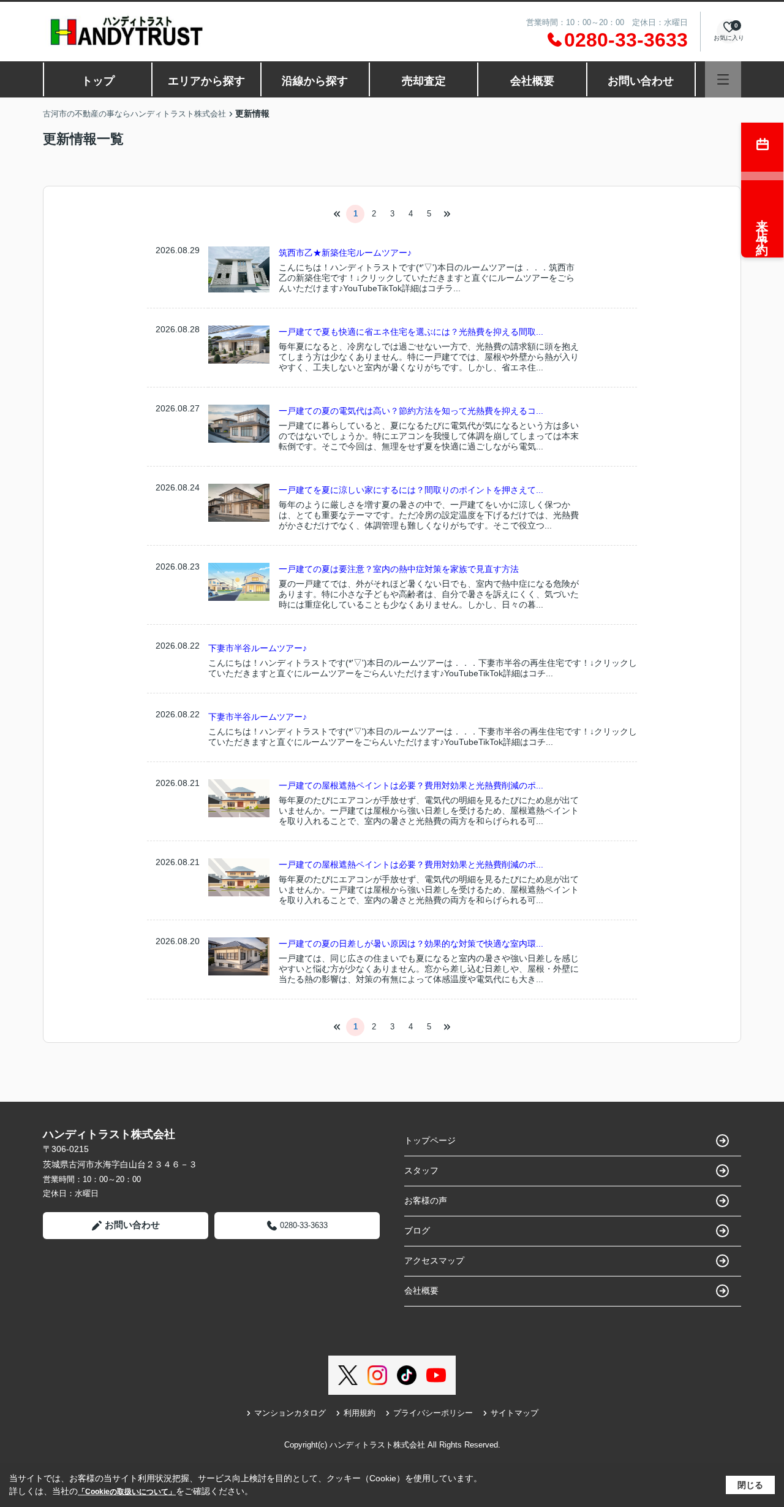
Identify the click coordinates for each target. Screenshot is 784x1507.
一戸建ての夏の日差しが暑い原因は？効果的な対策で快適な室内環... (411, 943)
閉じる (750, 1485)
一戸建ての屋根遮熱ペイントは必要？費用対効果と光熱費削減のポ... (411, 785)
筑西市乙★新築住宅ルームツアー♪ (345, 253)
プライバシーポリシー (433, 1412)
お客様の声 (425, 1200)
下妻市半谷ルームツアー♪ (257, 648)
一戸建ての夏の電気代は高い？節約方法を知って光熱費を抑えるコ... (411, 411)
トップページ (430, 1140)
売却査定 (424, 81)
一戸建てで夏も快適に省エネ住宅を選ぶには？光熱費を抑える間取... (411, 332)
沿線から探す (315, 81)
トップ (98, 81)
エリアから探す (206, 81)
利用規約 (359, 1412)
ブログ (417, 1230)
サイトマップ (514, 1412)
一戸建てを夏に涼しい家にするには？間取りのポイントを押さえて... (411, 490)
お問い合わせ (641, 81)
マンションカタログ (290, 1412)
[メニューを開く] (723, 79)
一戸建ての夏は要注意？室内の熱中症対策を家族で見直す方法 (399, 569)
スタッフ (421, 1170)
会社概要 (532, 81)
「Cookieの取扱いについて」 (127, 1491)
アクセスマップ (434, 1260)
